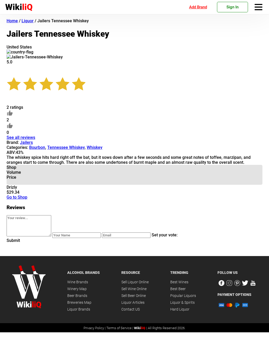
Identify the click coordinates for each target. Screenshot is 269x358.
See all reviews (21, 137)
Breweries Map (79, 302)
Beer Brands (77, 296)
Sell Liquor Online (135, 282)
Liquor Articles (132, 302)
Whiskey (94, 147)
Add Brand (198, 7)
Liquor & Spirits (182, 302)
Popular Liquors (183, 296)
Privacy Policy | (95, 328)
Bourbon (37, 147)
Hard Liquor (179, 309)
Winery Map (77, 289)
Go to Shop (17, 197)
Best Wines (179, 282)
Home (12, 20)
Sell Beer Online (133, 296)
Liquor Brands (78, 309)
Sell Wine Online (134, 289)
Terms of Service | (120, 328)
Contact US (130, 309)
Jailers (26, 142)
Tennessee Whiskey (66, 147)
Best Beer (178, 289)
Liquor (28, 20)
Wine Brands (77, 282)
